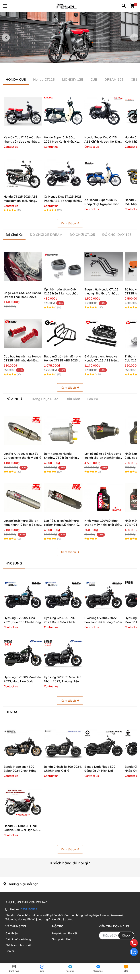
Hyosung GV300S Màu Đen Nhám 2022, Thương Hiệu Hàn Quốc (62, 681)
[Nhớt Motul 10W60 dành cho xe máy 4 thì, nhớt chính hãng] (103, 498)
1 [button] (64, 59)
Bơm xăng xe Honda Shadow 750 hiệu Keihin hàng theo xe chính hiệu (60, 458)
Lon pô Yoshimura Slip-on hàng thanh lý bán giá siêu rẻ (22, 525)
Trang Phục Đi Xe (44, 399)
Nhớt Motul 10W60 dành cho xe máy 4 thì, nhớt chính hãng (103, 525)
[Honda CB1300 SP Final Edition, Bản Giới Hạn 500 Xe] (23, 803)
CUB (93, 79)
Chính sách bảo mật (18, 945)
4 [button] (76, 59)
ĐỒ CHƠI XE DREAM (46, 235)
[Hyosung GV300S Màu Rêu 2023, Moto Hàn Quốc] (23, 654)
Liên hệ (10, 951)
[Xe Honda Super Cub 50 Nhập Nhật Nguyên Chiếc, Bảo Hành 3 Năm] (103, 174)
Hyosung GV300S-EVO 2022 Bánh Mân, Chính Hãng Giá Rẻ (59, 622)
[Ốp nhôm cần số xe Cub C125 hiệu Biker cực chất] (63, 266)
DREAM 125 (114, 79)
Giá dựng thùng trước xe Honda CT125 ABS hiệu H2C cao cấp (100, 360)
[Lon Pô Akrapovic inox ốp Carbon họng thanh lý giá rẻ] (23, 431)
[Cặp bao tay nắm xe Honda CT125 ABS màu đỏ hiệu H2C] (23, 333)
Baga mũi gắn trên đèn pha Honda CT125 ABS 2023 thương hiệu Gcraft (62, 360)
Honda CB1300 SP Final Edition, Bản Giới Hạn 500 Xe (21, 830)
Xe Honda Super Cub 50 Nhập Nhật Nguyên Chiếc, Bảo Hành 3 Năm (102, 204)
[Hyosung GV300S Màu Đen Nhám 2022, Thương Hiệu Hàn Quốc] (63, 654)
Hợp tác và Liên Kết (64, 933)
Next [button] (134, 38)
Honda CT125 (44, 79)
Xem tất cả (68, 223)
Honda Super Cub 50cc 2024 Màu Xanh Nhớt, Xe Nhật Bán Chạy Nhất (61, 141)
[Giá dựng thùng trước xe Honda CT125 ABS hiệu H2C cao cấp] (103, 333)
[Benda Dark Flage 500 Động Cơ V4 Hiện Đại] (103, 744)
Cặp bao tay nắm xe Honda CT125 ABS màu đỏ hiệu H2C (22, 360)
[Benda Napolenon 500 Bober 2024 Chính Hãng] (23, 744)
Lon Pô (92, 399)
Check (126, 935)
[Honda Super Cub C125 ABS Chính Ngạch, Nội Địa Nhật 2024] (103, 111)
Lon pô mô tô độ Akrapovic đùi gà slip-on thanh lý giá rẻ (102, 458)
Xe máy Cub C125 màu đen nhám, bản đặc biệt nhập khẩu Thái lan (22, 141)
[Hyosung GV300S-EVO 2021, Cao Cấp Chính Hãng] (23, 595)
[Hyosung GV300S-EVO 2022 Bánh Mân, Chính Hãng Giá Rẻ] (63, 595)
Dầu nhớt (72, 399)
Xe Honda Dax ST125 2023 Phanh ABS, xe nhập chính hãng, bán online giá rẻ (63, 200)
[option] (70, 37)
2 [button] (68, 59)
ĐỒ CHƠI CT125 (82, 235)
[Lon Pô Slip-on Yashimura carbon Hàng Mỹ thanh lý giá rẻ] (63, 498)
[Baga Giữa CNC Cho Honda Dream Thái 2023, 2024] (23, 266)
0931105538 (29, 909)
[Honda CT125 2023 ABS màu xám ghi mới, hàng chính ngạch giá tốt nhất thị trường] (23, 174)
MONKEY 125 (72, 79)
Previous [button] (6, 38)
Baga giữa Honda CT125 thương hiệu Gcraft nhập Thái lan (101, 293)
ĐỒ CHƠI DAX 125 (116, 235)
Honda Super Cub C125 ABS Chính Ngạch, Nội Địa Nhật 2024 (102, 141)
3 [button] (72, 59)
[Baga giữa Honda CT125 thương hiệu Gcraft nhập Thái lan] (103, 266)
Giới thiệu (11, 933)
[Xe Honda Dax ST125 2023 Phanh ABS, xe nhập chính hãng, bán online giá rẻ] (63, 174)
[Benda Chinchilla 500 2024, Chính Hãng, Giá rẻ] (63, 744)
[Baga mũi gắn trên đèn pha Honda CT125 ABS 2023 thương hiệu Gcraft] (63, 333)
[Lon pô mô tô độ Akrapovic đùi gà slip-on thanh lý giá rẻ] (103, 431)
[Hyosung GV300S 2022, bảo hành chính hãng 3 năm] (103, 595)
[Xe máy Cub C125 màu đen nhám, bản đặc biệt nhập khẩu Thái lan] (23, 111)
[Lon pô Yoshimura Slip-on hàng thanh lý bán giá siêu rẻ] (23, 498)
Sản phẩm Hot (61, 939)
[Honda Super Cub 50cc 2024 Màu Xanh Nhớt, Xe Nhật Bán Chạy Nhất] (63, 111)
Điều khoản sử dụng (18, 939)
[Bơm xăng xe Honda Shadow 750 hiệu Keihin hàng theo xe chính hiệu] (63, 431)
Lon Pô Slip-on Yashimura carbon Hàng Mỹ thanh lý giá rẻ (61, 525)
